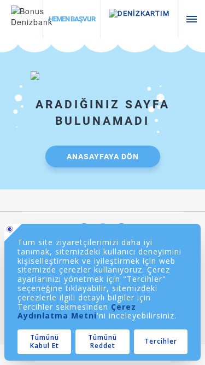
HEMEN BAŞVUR (72, 19)
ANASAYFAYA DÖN (103, 156)
